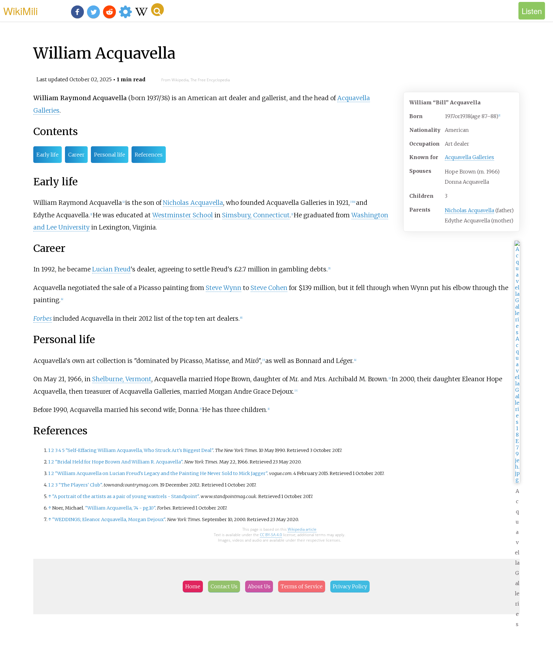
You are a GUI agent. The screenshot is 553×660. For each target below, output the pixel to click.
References (149, 154)
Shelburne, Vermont (121, 379)
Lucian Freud (111, 269)
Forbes (42, 318)
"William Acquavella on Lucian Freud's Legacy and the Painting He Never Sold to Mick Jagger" (161, 473)
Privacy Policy (350, 586)
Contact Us (224, 586)
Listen (532, 10)
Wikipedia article (302, 529)
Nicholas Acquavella (469, 210)
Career (76, 154)
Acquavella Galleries (469, 157)
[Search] (157, 9)
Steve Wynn (223, 288)
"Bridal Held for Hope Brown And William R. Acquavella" (118, 462)
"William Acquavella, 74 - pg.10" (120, 508)
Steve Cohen (269, 288)
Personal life (109, 154)
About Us (259, 586)
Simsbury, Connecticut (256, 215)
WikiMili (20, 10)
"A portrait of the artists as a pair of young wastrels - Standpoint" (125, 496)
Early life (47, 154)
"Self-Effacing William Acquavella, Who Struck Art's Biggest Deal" (139, 450)
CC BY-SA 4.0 (271, 534)
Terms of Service (302, 586)
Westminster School (182, 215)
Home (192, 586)
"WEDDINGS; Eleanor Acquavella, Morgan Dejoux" (108, 519)
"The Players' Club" (80, 485)
